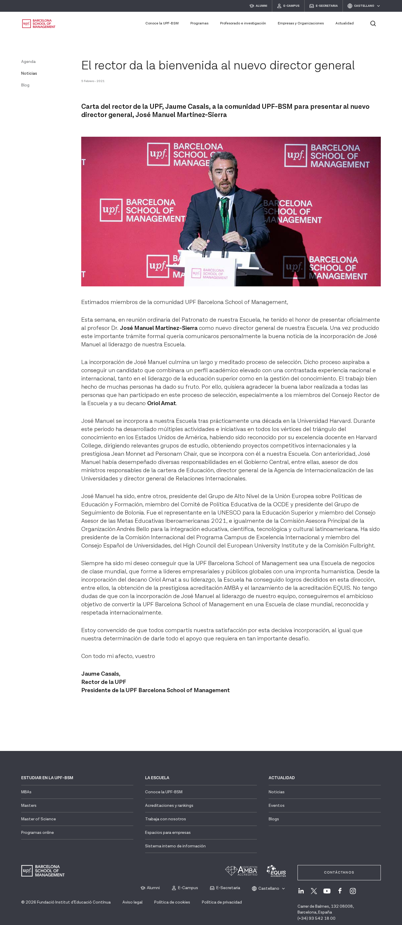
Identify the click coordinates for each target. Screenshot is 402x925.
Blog (25, 85)
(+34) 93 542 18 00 (316, 918)
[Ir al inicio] (39, 23)
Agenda (28, 61)
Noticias (29, 73)
